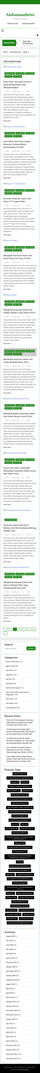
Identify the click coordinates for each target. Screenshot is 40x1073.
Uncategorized (10, 520)
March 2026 (10, 958)
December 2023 (11, 1010)
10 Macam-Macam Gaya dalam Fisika (20, 778)
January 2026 (10, 967)
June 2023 (9, 1028)
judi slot (8, 76)
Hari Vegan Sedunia (20, 833)
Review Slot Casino (13, 688)
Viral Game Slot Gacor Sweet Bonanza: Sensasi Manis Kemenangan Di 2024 (16, 144)
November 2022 (11, 1058)
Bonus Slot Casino (12, 661)
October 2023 (10, 1019)
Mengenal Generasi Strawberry (20, 870)
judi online (20, 73)
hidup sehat (19, 843)
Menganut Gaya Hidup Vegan (19, 866)
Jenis (19, 862)
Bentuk (25, 782)
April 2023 (9, 1036)
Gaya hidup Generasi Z (20, 795)
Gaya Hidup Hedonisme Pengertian (19, 799)
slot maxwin (11, 910)
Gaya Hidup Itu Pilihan (19, 803)
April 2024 (9, 993)
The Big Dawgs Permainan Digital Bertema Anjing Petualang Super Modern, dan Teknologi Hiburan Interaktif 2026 (21, 731)
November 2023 (11, 1015)
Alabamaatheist (20, 14)
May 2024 (9, 988)
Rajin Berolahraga (19, 883)
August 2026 (10, 936)
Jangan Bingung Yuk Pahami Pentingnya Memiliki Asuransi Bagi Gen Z (20, 856)
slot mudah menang (13, 914)
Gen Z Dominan (11, 828)
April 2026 (9, 953)
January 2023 (10, 1050)
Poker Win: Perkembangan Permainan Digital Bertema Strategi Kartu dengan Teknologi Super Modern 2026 (28, 42)
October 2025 (10, 975)
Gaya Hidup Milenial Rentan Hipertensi (19, 807)
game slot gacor (13, 790)
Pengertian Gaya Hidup (25, 874)
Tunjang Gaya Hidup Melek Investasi (19, 923)
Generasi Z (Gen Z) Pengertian (20, 820)
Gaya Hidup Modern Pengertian (19, 811)
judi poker (30, 73)
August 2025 (10, 984)
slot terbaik (12, 918)
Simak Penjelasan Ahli (24, 893)
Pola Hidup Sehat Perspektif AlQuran (19, 879)
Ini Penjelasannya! (19, 851)
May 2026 (9, 949)
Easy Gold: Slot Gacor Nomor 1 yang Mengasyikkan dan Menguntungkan (17, 85)
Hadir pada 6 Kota (27, 828)
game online (9, 73)
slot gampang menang (20, 906)
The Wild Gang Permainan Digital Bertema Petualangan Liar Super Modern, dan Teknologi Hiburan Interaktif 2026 (21, 740)
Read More (7, 121)
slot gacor (11, 897)
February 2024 (11, 1002)
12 (34, 629)
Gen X (15, 824)
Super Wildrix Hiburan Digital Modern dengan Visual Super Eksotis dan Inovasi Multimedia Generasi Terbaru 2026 (21, 759)
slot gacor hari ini (26, 897)
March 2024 (10, 997)
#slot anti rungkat (20, 774)
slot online (28, 914)
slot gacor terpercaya (20, 902)
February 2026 (11, 962)
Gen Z (24, 824)
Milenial (10, 874)
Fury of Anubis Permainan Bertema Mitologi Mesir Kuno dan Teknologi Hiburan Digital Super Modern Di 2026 (20, 749)
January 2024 (10, 1006)
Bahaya (15, 782)
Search (31, 648)
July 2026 (9, 940)
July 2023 (9, 1023)
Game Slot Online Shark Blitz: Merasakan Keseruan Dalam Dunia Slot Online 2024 (19, 471)
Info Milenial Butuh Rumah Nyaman (19, 847)
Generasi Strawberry (20, 816)
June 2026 (9, 945)
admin (7, 91)
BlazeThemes (24, 1069)
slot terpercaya (26, 918)
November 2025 (11, 971)
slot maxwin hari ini (26, 910)
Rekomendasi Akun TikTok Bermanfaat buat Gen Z (19, 888)
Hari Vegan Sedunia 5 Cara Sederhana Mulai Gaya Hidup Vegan (20, 838)
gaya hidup (27, 790)
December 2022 (11, 1054)
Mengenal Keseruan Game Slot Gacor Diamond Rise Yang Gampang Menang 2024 (17, 585)
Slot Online (10, 703)
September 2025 (11, 980)
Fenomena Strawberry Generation (20, 786)
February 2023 (11, 1045)
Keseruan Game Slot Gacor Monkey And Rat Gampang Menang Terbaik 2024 (19, 528)
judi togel (17, 76)
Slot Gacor (9, 699)
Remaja (10, 893)
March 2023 (10, 1041)
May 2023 (9, 1032)
